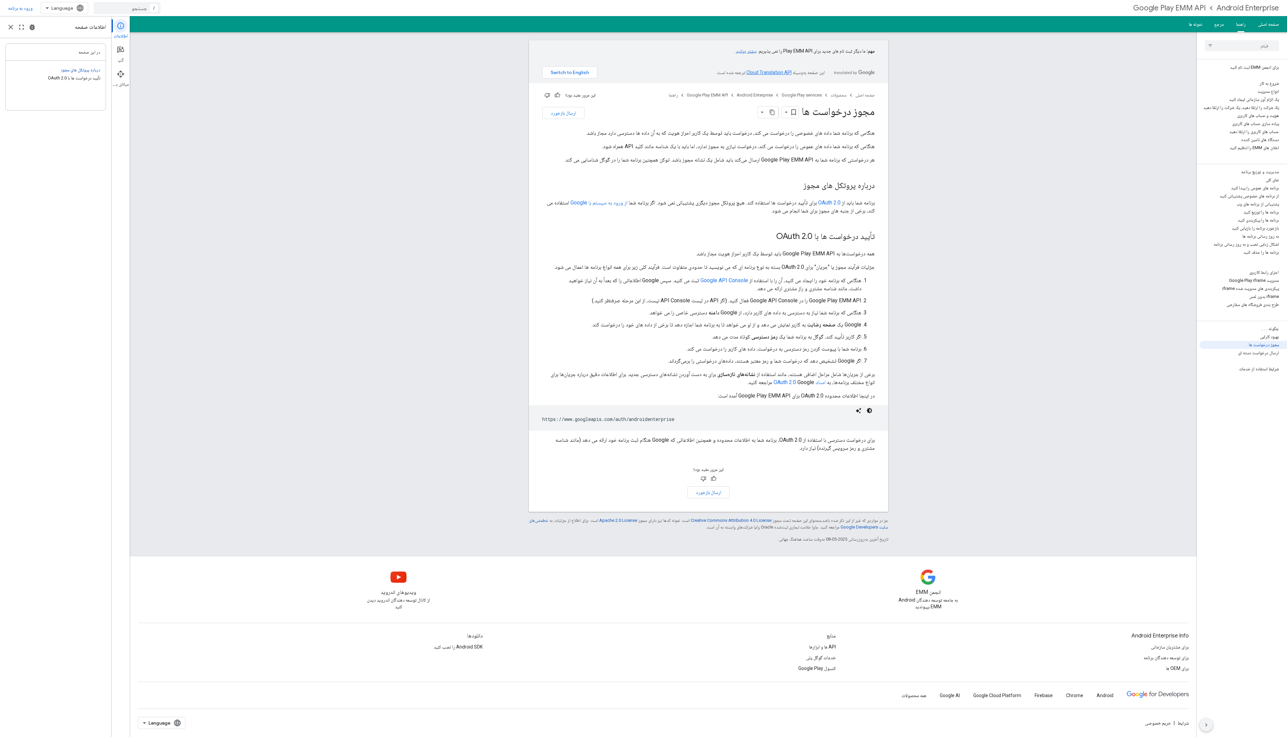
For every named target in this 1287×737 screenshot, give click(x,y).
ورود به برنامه (20, 8)
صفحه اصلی (1268, 24)
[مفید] (557, 95)
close (11, 27)
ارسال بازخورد (563, 113)
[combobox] (127, 8)
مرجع (1219, 24)
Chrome (1074, 695)
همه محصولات (914, 695)
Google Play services (802, 95)
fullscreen (21, 27)
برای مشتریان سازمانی (1170, 647)
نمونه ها (1195, 24)
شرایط (1183, 723)
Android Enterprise (1248, 7)
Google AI (950, 695)
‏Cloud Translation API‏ (769, 72)
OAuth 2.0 (829, 202)
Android (1105, 695)
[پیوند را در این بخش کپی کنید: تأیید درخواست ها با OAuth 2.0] (769, 237)
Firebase (1044, 695)
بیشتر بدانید (746, 51)
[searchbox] (1242, 45)
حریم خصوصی (1158, 723)
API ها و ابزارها (822, 647)
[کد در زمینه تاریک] (869, 410)
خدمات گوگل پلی (821, 657)
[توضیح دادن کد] (858, 410)
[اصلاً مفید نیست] (547, 95)
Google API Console (724, 280)
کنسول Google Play (817, 668)
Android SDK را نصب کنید (458, 647)
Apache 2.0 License (618, 520)
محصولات (839, 95)
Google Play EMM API (1169, 7)
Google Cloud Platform (997, 695)
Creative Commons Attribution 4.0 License (731, 520)
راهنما (1241, 24)
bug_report (32, 27)
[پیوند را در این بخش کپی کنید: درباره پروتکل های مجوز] (796, 186)
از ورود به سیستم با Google (598, 202)
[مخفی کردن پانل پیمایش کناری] (1206, 725)
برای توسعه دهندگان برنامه (1166, 657)
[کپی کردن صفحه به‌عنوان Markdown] (773, 112)
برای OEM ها (1177, 668)
